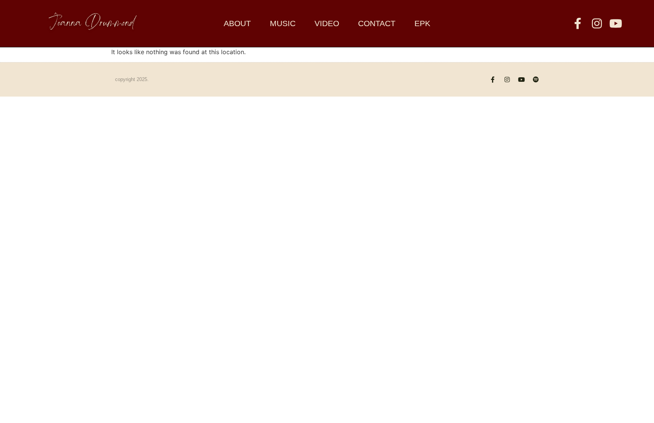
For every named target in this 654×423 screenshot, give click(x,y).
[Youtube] (615, 23)
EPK (422, 23)
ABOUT (237, 23)
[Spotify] (536, 79)
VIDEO (327, 23)
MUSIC (283, 23)
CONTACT (377, 23)
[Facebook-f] (578, 23)
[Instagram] (597, 23)
